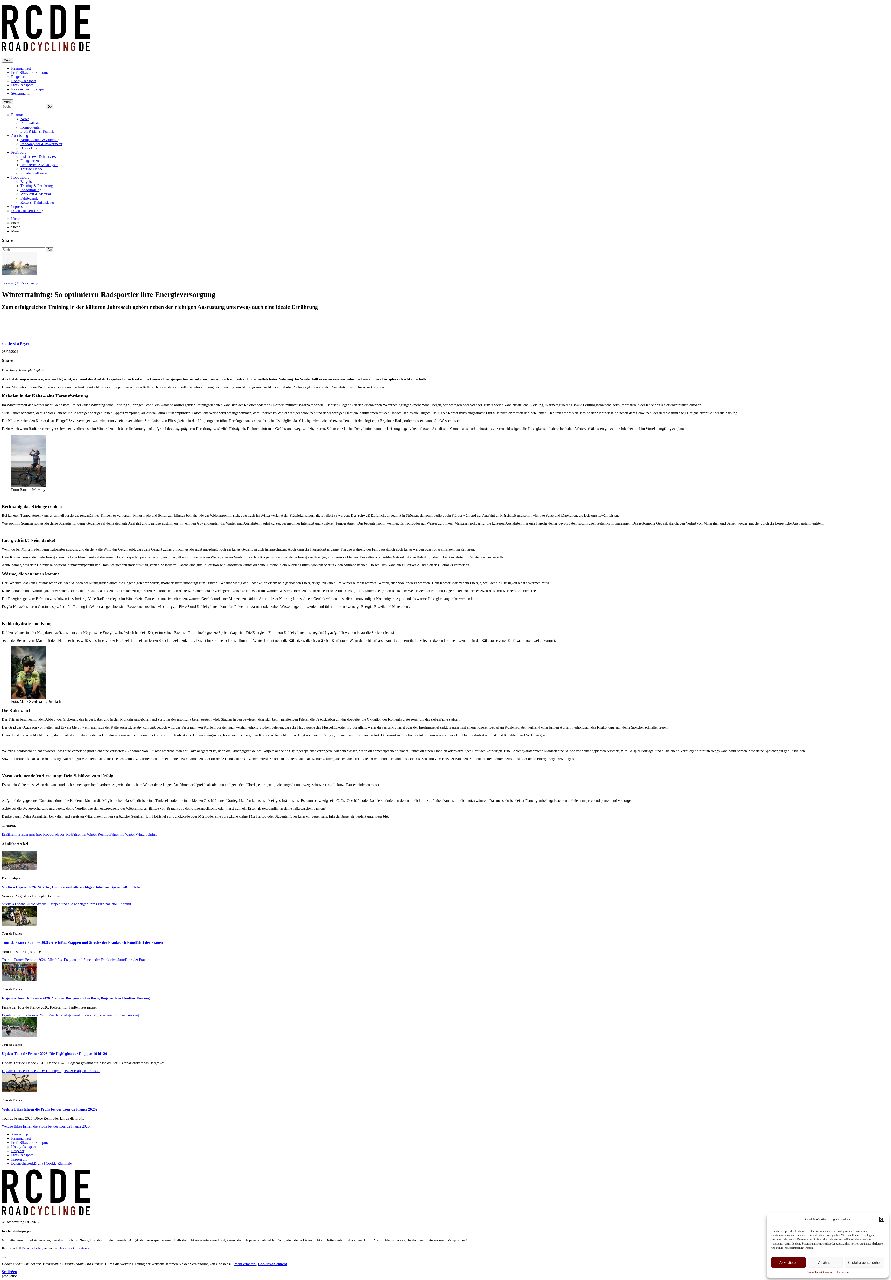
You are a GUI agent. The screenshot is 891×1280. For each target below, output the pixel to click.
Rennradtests (29, 123)
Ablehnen (825, 1262)
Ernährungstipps (30, 834)
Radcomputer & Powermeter (41, 144)
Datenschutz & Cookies (819, 1272)
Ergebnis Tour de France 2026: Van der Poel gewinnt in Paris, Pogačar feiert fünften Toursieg (76, 998)
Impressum (843, 1272)
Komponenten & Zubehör (39, 140)
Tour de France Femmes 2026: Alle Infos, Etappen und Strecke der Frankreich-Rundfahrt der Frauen (82, 943)
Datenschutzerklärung (27, 211)
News (24, 119)
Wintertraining (146, 834)
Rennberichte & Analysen (39, 165)
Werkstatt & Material (35, 194)
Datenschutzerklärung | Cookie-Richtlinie (41, 1163)
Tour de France (31, 169)
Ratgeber (17, 77)
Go (50, 106)
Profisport (18, 152)
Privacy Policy (32, 1248)
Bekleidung (28, 148)
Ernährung (9, 834)
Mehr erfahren (245, 1264)
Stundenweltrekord (34, 173)
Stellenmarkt (20, 93)
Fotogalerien (29, 161)
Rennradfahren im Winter (116, 834)
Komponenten (30, 127)
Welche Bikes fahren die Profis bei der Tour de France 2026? (49, 1109)
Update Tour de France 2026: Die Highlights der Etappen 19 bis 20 (54, 1054)
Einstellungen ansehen (864, 1262)
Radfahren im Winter (81, 834)
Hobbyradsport (54, 834)
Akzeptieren (788, 1262)
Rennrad (17, 115)
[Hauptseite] (46, 48)
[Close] (4, 1257)
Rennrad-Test (21, 68)
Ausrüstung (19, 136)
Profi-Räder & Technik (37, 131)
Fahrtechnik (29, 198)
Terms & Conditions (74, 1248)
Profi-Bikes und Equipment (31, 72)
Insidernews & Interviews (39, 156)
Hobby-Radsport (23, 81)
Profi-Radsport (22, 85)
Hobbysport (20, 177)
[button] (881, 1219)
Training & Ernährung (36, 186)
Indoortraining (30, 190)
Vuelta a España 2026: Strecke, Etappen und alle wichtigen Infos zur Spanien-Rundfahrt (72, 887)
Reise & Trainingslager (28, 89)
